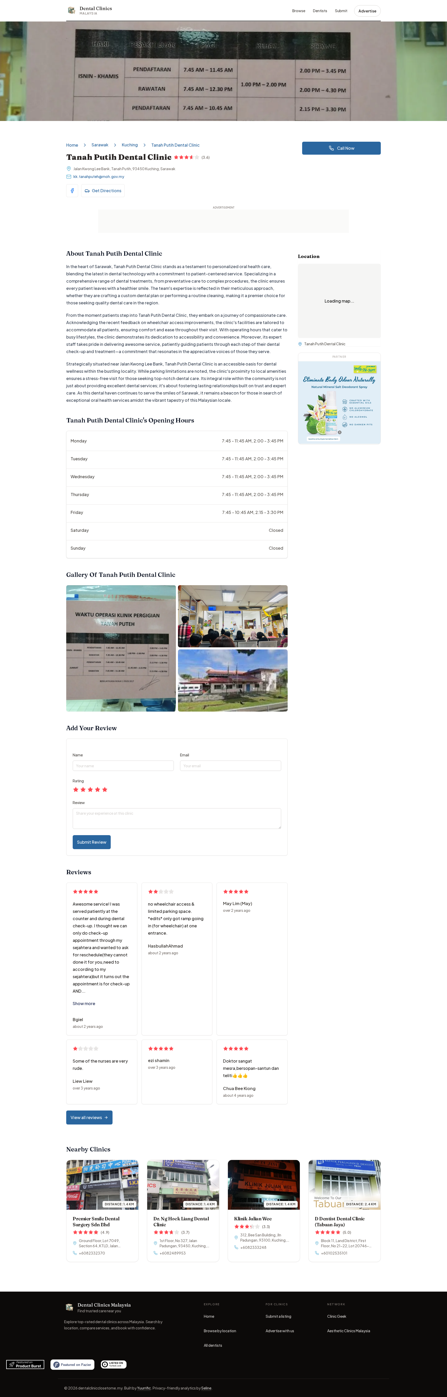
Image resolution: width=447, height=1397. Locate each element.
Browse (298, 10)
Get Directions (106, 190)
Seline (206, 1388)
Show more (84, 1003)
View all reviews (86, 1117)
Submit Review (91, 842)
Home (72, 145)
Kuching (130, 144)
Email (184, 755)
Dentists (320, 10)
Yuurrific (144, 1388)
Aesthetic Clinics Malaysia (348, 1332)
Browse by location (220, 1330)
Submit (341, 10)
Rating (78, 780)
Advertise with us (280, 1330)
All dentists (213, 1345)
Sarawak (100, 144)
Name (78, 755)
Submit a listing (278, 1316)
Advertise (367, 11)
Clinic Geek (336, 1317)
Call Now (345, 148)
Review (79, 802)
